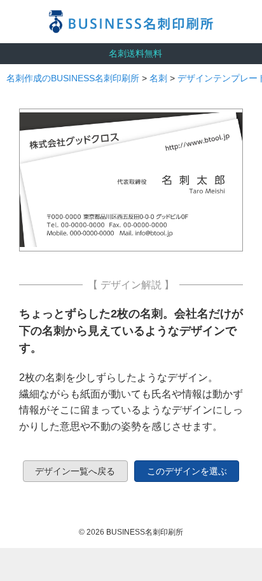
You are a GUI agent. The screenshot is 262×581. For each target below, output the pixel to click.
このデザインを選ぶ (187, 471)
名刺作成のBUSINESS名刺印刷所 (72, 78)
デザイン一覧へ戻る (75, 471)
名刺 (158, 78)
